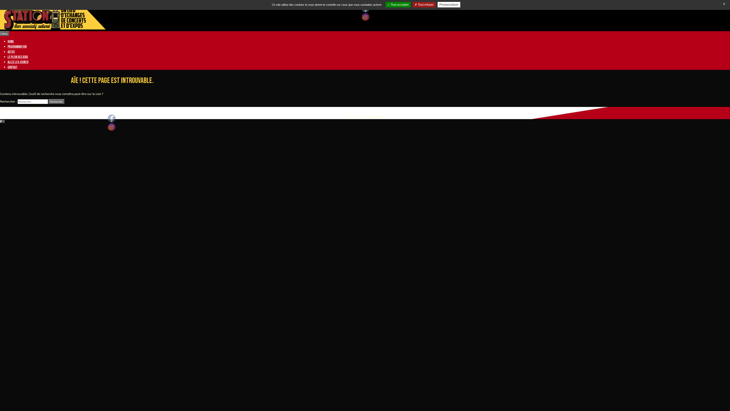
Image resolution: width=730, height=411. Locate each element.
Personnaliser (449, 4)
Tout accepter (399, 4)
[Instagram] (3, 121)
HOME (11, 42)
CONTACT (12, 67)
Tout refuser (425, 4)
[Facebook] (1, 121)
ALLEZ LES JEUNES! (18, 62)
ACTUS (11, 52)
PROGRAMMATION (17, 47)
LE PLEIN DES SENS (18, 57)
